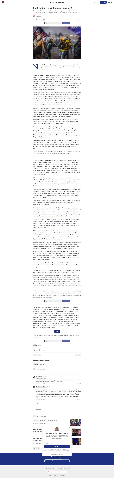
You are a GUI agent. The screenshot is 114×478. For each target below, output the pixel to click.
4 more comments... (37, 409)
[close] (70, 428)
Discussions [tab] (43, 416)
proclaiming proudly (61, 210)
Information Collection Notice (56, 450)
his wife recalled (49, 263)
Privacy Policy (67, 450)
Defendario (38, 376)
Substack (50, 475)
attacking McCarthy (50, 214)
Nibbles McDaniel (40, 386)
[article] (57, 423)
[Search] (95, 2)
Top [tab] (34, 416)
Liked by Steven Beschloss (41, 378)
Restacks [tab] (42, 364)
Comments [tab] (36, 364)
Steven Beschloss (42, 423)
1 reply (38, 403)
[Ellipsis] (80, 377)
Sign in (110, 2)
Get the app (63, 472)
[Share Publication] (97, 2)
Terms (60, 468)
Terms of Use (63, 449)
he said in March (65, 193)
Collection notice (66, 468)
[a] (75, 422)
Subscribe (103, 2)
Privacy (57, 468)
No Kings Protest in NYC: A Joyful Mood (45, 420)
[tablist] (38, 364)
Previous (38, 355)
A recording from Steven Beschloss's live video (43, 422)
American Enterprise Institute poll (51, 223)
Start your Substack (53, 472)
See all (35, 448)
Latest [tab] (38, 416)
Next (77, 355)
